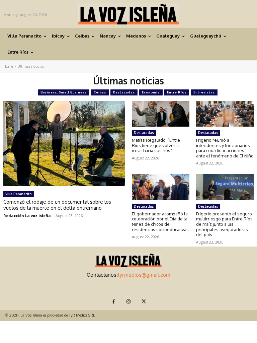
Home (8, 66)
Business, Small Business (63, 92)
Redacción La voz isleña (27, 215)
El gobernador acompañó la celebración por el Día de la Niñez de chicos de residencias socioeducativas (160, 221)
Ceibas (100, 92)
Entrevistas (204, 92)
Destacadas (124, 92)
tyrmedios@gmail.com (144, 275)
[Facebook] (113, 301)
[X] (144, 301)
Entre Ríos (176, 92)
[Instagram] (129, 301)
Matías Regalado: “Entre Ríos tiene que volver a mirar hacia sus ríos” (156, 145)
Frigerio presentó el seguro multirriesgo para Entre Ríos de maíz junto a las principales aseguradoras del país (224, 224)
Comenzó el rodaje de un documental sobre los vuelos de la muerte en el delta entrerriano (57, 205)
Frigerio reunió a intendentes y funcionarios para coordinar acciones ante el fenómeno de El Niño (225, 147)
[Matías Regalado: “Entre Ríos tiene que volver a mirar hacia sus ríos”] (160, 114)
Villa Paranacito (18, 194)
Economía (151, 92)
